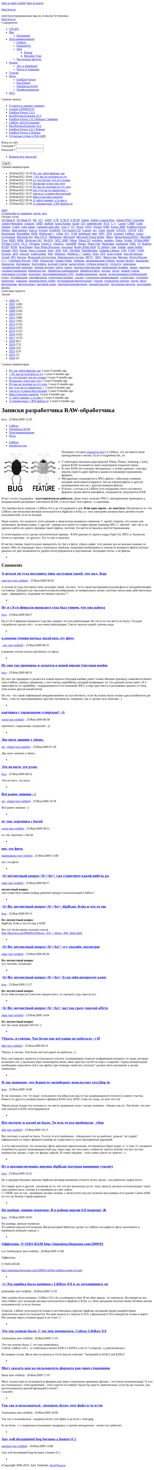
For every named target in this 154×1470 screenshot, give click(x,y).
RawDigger (23, 82)
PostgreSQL (24, 45)
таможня (21, 280)
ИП (13, 257)
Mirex (109, 237)
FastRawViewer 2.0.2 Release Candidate (33, 119)
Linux (139, 233)
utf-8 (15, 253)
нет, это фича (12, 849)
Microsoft (69, 237)
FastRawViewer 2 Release (24, 132)
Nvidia (128, 240)
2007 (12, 304)
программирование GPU (58, 274)
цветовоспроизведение (72, 284)
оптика (105, 270)
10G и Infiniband (27, 66)
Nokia (119, 240)
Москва (123, 257)
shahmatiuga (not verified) (17, 855)
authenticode (94, 223)
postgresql (122, 243)
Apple (75, 223)
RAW (14, 247)
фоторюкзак (9, 284)
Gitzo (101, 230)
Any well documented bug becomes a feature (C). (39, 1439)
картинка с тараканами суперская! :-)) (33, 712)
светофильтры (38, 277)
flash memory (20, 230)
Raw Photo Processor (47, 247)
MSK (20, 240)
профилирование (86, 274)
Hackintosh (23, 35)
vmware (24, 253)
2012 (12, 320)
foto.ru (33, 230)
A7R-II (64, 220)
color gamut (28, 226)
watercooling (38, 253)
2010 (12, 314)
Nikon (73, 240)
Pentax (82, 243)
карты (59, 267)
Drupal (28, 52)
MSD (12, 240)
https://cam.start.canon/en (48, 196)
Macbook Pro (25, 237)
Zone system (114, 253)
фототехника (26, 284)
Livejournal (8, 237)
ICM (74, 233)
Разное (13, 62)
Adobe (85, 220)
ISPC (102, 233)
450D (48, 220)
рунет (5, 277)
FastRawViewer (26, 79)
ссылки (79, 277)
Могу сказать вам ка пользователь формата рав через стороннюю (56, 1368)
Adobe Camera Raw (102, 220)
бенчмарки (23, 264)
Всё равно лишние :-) (19, 794)
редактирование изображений (127, 274)
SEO (12, 93)
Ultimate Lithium (109, 250)
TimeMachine (89, 250)
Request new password (22, 156)
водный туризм (57, 264)
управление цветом (116, 280)
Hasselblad (23, 233)
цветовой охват (46, 284)
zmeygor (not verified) (15, 580)
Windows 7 (74, 253)
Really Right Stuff (85, 247)
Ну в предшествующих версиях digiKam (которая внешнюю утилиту (57, 1166)
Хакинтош (47, 260)
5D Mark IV (24, 220)
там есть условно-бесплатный (52, 193)
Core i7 (65, 226)
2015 (12, 331)
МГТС (89, 257)
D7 (73, 226)
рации (103, 274)
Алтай (6, 257)
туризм (98, 280)
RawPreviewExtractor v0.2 (25, 126)
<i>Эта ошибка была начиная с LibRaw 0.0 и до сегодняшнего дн (55, 1284)
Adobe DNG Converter (130, 220)
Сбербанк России (19, 260)
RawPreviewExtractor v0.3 (25, 115)
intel (94, 233)
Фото (12, 76)
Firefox (6, 230)
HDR (34, 233)
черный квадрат (99, 284)
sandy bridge (135, 247)
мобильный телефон (115, 267)
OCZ (24, 243)
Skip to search (35, 3)
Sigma (23, 250)
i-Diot (59, 233)
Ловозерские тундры (70, 257)
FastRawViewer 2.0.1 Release (27, 129)
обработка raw (37, 270)
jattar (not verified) (12, 883)
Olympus (34, 243)
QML (132, 243)
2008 (12, 307)
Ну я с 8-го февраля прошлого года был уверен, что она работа (53, 607)
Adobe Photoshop (12, 223)
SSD (58, 250)
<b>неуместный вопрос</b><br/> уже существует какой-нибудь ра (55, 876)
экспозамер (144, 284)
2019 (12, 344)
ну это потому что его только (51, 180)
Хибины (79, 260)
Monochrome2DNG (127, 237)
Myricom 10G (33, 240)
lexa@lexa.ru (58, 1465)
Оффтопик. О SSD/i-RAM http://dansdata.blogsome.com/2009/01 (52, 1244)
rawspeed (67, 247)
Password (8, 149)
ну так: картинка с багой (22, 821)
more (5, 210)
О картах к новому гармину (27, 105)
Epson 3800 (118, 226)
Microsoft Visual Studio (90, 237)
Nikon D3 (85, 240)
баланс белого (125, 260)
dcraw (80, 226)
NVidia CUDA (11, 243)
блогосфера (39, 264)
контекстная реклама (87, 267)
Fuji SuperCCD (71, 230)
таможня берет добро (41, 280)
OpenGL (58, 243)
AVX (106, 223)
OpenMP (71, 243)
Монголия (109, 257)
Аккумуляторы (133, 253)
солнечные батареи (60, 277)
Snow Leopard (37, 250)
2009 (12, 310)
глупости (115, 264)
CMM (131, 223)
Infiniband (84, 233)
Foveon (43, 230)
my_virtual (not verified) (16, 746)
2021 (12, 351)
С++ (4, 260)
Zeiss (95, 253)
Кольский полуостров (42, 257)
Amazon (29, 223)
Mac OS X (40, 237)
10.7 (40, 220)
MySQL (49, 240)
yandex (86, 253)
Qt (139, 243)
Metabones (55, 237)
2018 (12, 341)
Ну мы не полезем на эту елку (52, 186)
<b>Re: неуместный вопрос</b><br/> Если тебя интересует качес (54, 977)
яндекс (6, 287)
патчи (115, 270)
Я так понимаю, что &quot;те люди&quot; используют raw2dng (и (56, 1082)
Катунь (21, 257)
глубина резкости (97, 264)
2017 (12, 337)
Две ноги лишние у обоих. (23, 740)
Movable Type (32, 55)
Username (9, 146)
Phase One (94, 243)
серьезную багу (96, 452)
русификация (18, 277)
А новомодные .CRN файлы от (53, 203)
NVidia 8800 (141, 240)
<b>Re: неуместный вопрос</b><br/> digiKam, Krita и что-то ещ (54, 906)
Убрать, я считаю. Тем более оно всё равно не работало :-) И (51, 1038)
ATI (83, 223)
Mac (11, 32)
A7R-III (75, 220)
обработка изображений (63, 270)
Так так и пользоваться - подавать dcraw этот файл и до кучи (52, 1405)
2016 (12, 334)
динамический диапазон (17, 267)
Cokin (16, 226)
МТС (98, 257)
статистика (127, 277)
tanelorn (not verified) (14, 1446)
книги (68, 267)
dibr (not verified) (12, 1045)
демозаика (129, 264)
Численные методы (29, 59)
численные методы (123, 284)
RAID (5, 247)
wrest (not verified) (13, 719)
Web (19, 49)
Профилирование (28, 89)
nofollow (97, 240)
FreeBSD (54, 230)
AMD (39, 223)
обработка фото (90, 270)
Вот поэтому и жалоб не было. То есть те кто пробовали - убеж (53, 1123)
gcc (95, 230)
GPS (140, 230)
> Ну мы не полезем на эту (50, 176)
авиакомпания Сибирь (100, 260)
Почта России (138, 257)
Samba (122, 247)
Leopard (119, 233)
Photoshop (108, 243)
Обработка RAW (27, 86)
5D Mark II (8, 220)
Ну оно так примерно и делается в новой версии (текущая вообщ (54, 665)
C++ (113, 223)
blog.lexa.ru (9, 9)
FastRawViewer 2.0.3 (22, 112)
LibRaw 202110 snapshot (24, 122)
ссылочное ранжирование (102, 277)
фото (143, 280)
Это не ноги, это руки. (20, 767)
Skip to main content (14, 3)
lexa (4, 614)
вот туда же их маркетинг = (50, 190)
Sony (51, 250)
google (110, 230)
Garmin (86, 230)
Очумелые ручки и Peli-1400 (27, 136)
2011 (12, 317)
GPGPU (14, 29)
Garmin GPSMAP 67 (22, 109)
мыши (134, 267)
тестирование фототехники (74, 280)
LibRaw (21, 42)
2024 (12, 358)
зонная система (44, 267)
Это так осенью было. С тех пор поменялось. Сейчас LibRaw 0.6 (54, 1331)
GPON (132, 230)
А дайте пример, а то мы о (50, 200)
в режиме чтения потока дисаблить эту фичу (38, 638)
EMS (106, 226)
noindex (109, 240)
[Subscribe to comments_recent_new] (24, 213)
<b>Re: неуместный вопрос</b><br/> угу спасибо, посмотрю (51, 947)
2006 (12, 300)
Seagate (6, 250)
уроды (135, 280)
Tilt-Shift (74, 250)
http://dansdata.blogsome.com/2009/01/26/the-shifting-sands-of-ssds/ (42, 1270)
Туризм (13, 72)
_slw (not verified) (12, 645)
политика (35, 274)
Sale (113, 247)
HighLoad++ (47, 233)
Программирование (21, 39)
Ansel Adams (63, 223)
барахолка (142, 260)
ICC (67, 233)
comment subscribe (48, 226)
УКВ (35, 260)
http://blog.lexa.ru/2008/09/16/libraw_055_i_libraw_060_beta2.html (42, 933)
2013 (12, 324)
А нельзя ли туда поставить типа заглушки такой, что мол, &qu (54, 573)
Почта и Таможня (28, 69)
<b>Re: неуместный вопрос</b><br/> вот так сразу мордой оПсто (55, 1008)
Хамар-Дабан (63, 260)
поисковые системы (14, 274)
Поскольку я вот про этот (49, 183)
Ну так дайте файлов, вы (49, 173)
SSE (65, 250)
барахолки (8, 264)
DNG (88, 226)
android (48, 223)
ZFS (102, 253)
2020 (12, 347)
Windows (60, 253)
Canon (122, 223)
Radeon (146, 243)
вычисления (77, 264)
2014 (12, 327)
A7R (56, 220)
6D (35, 220)
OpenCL (46, 243)
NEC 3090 (61, 240)
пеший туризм (130, 270)
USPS (131, 250)
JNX (109, 233)
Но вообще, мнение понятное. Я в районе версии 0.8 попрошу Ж (54, 1210)
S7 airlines (103, 247)
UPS (124, 250)
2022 (12, 354)
